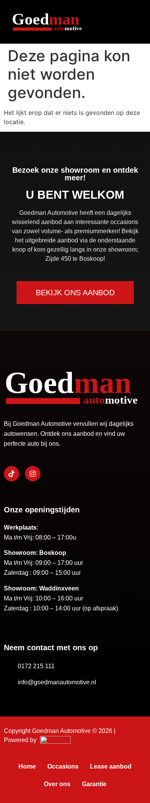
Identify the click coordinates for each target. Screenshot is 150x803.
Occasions (62, 766)
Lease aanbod (111, 766)
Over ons (57, 784)
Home (27, 766)
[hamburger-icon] (130, 22)
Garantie (94, 784)
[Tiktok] (11, 473)
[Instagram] (32, 473)
